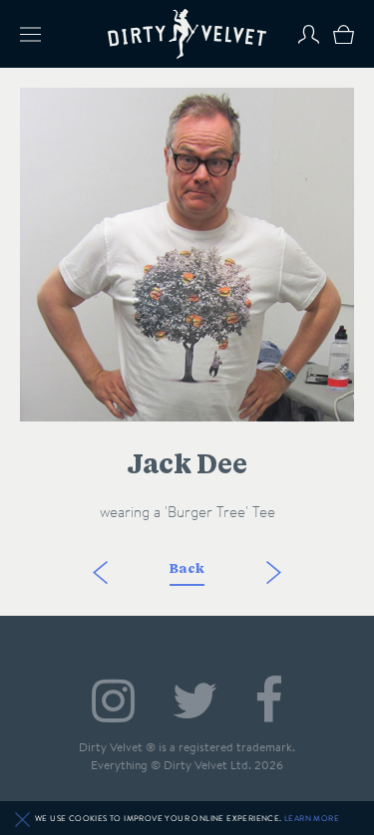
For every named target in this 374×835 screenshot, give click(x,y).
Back (187, 569)
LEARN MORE (311, 818)
